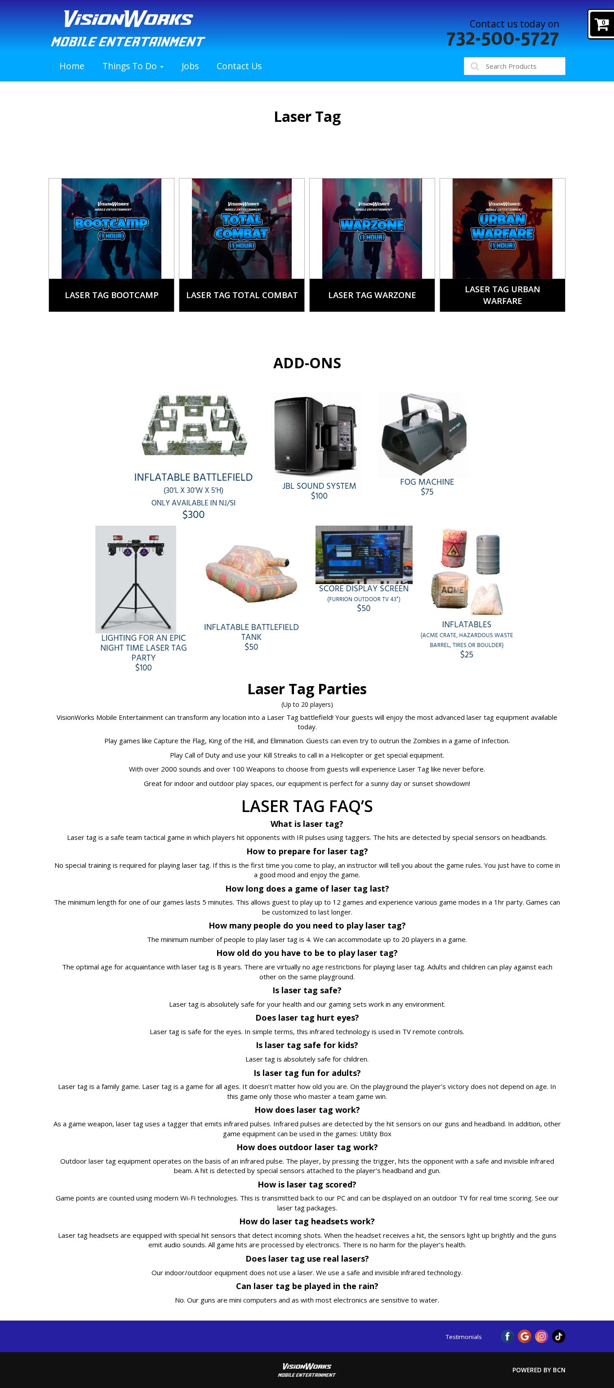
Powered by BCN (538, 1370)
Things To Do (130, 66)
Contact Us (239, 66)
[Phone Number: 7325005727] (503, 39)
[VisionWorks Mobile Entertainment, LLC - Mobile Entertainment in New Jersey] (128, 28)
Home (72, 66)
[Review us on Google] (524, 1335)
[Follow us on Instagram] (541, 1335)
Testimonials (464, 1337)
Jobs (190, 66)
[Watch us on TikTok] (558, 1335)
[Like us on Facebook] (507, 1335)
